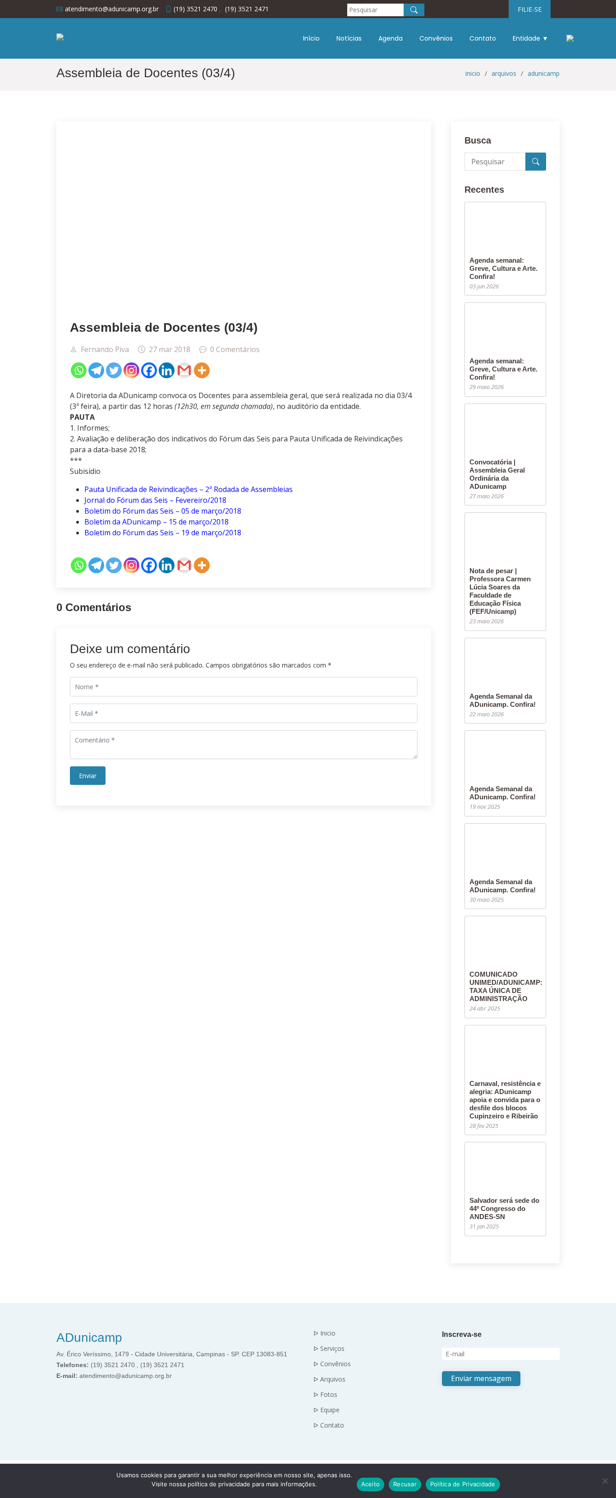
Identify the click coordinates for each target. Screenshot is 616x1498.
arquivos (504, 73)
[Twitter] (114, 370)
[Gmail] (184, 370)
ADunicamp (89, 1338)
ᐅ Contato (328, 1425)
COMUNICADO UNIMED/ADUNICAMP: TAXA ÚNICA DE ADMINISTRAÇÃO (505, 986)
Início (311, 38)
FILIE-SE (530, 9)
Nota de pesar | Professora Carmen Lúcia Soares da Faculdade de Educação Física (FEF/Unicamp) (500, 591)
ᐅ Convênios (332, 1364)
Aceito (370, 1484)
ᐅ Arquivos (329, 1379)
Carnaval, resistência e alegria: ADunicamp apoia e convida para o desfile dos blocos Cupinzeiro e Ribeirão (505, 1100)
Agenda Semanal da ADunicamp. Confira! (502, 700)
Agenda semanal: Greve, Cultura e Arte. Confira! (503, 268)
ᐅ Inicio (324, 1333)
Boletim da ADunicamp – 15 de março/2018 (156, 522)
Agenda (390, 38)
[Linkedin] (167, 370)
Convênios (436, 38)
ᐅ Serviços (329, 1348)
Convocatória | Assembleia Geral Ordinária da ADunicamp (497, 474)
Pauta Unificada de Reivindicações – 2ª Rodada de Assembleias (188, 489)
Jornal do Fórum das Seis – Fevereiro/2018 (155, 500)
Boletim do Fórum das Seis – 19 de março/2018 (162, 533)
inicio (472, 73)
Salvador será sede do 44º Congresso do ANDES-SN (504, 1208)
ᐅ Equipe (326, 1410)
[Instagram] (131, 370)
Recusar (405, 1484)
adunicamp (544, 73)
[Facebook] (149, 370)
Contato (482, 38)
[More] (202, 370)
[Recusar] (604, 1480)
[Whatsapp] (79, 370)
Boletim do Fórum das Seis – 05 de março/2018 (162, 511)
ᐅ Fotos (325, 1394)
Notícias (349, 38)
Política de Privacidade (463, 1484)
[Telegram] (96, 370)
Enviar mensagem (481, 1378)
